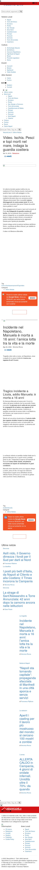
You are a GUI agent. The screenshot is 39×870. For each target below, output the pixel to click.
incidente (6, 508)
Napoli (10, 96)
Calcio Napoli (8, 126)
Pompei (10, 110)
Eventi (6, 124)
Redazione (15, 153)
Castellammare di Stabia (16, 108)
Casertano (28, 851)
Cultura (6, 120)
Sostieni (9, 85)
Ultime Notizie (17, 132)
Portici (10, 102)
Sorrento (11, 112)
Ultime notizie (8, 92)
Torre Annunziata (13, 106)
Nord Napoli (12, 116)
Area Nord (28, 839)
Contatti (9, 87)
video (22, 286)
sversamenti (14, 286)
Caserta (10, 118)
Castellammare (30, 841)
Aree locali (7, 94)
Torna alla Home (19, 312)
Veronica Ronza (9, 585)
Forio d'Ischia (6, 286)
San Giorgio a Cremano (15, 104)
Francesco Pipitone (10, 563)
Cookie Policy (10, 839)
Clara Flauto (8, 609)
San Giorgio (28, 837)
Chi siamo (9, 829)
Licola (10, 508)
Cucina (6, 122)
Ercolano (11, 100)
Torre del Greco (13, 98)
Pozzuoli (10, 114)
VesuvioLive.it (7, 132)
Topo (19, 286)
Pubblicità (9, 837)
